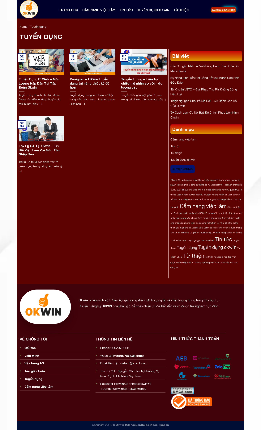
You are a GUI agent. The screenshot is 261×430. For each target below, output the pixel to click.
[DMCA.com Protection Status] (182, 390)
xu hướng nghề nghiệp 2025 (205, 262)
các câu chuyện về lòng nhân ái (211, 194)
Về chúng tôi (34, 363)
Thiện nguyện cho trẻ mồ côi (200, 240)
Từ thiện (181, 10)
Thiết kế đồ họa (178, 240)
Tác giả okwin (34, 371)
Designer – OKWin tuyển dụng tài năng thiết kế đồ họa (89, 83)
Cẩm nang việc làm (98, 10)
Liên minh (31, 355)
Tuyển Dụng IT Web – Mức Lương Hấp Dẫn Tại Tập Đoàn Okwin (39, 83)
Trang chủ (68, 10)
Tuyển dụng (187, 247)
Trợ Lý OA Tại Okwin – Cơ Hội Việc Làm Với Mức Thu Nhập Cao (39, 150)
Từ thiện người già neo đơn (218, 257)
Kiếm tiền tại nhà (215, 223)
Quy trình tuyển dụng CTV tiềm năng (208, 232)
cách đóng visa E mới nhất (190, 199)
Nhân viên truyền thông (230, 227)
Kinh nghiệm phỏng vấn (209, 218)
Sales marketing (234, 232)
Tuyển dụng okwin (153, 10)
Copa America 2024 (186, 194)
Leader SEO (197, 227)
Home (24, 26)
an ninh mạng (230, 180)
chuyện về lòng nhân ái (193, 189)
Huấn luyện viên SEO (193, 213)
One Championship (179, 232)
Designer (178, 213)
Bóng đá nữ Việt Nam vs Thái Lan (215, 184)
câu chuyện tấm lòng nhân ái (218, 199)
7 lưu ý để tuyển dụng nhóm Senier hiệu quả (192, 180)
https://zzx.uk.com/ (128, 355)
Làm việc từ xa (211, 227)
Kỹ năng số (185, 227)
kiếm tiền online (198, 223)
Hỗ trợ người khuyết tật (216, 213)
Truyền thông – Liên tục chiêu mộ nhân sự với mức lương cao (141, 83)
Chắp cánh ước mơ (215, 189)
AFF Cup (218, 180)
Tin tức (126, 10)
